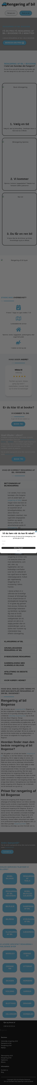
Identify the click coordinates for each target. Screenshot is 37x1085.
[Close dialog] (36, 531)
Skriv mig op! (18, 548)
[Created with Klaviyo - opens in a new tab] (18, 553)
